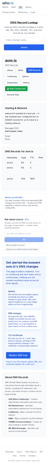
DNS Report (31, 451)
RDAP (13, 7)
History (26, 82)
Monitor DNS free (18, 355)
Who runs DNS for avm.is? (15, 245)
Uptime (28, 7)
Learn (19, 451)
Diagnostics (12, 82)
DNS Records (34, 70)
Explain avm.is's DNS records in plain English (22, 249)
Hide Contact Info (17, 88)
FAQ (14, 455)
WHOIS (5, 7)
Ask (24, 240)
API (41, 451)
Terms (22, 455)
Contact (32, 455)
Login (33, 12)
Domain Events (8, 12)
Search (24, 47)
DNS (20, 7)
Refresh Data (13, 94)
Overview (9, 451)
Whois (10, 70)
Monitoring (23, 12)
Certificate (12, 76)
